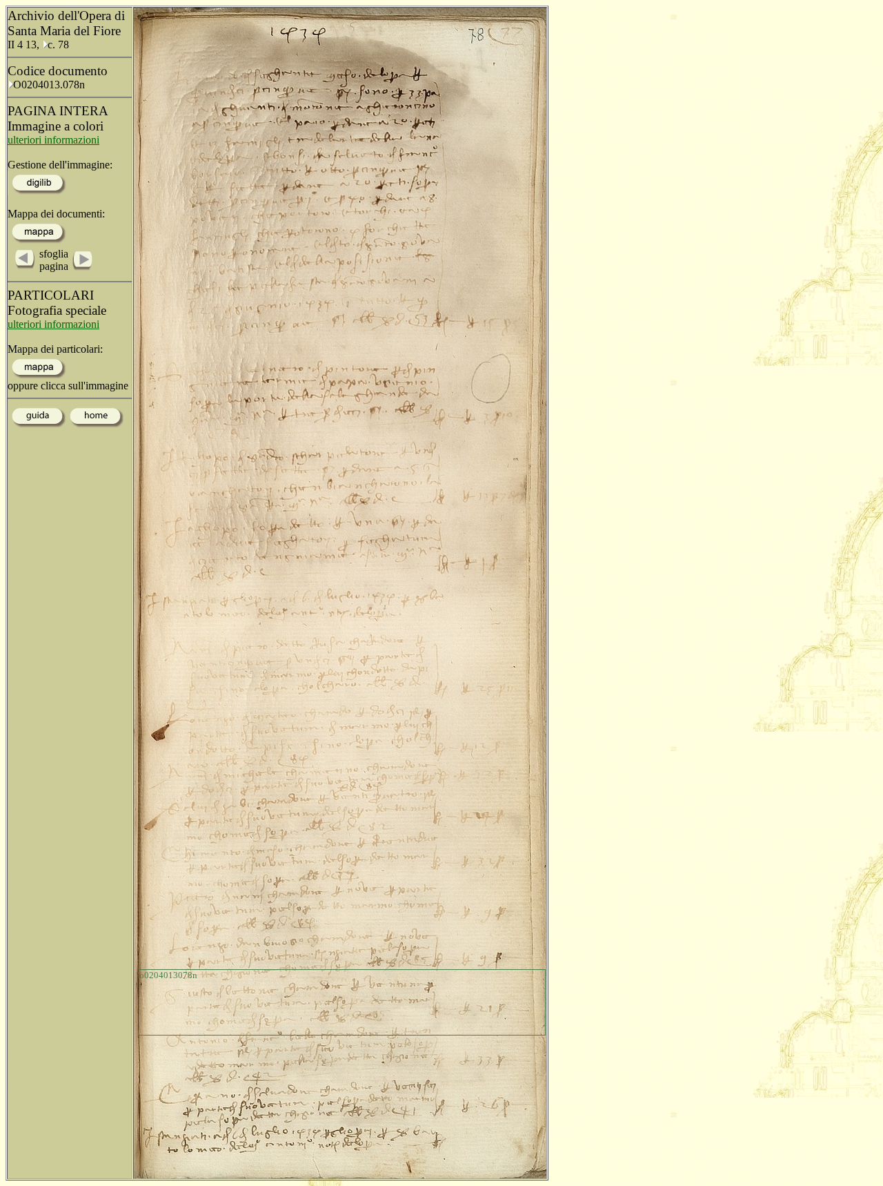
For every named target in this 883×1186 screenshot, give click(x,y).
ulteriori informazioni (53, 140)
